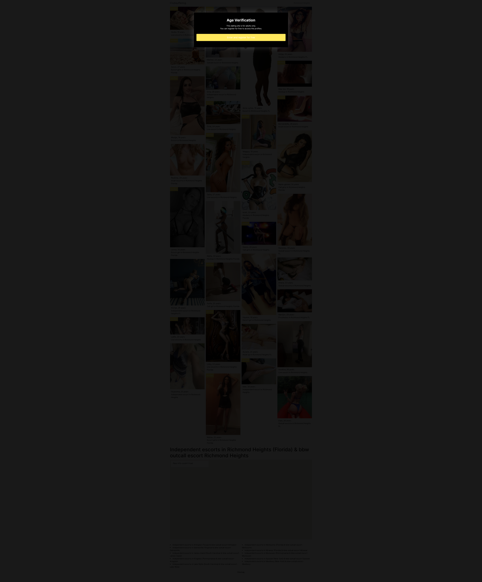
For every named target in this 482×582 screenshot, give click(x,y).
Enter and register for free (241, 37)
